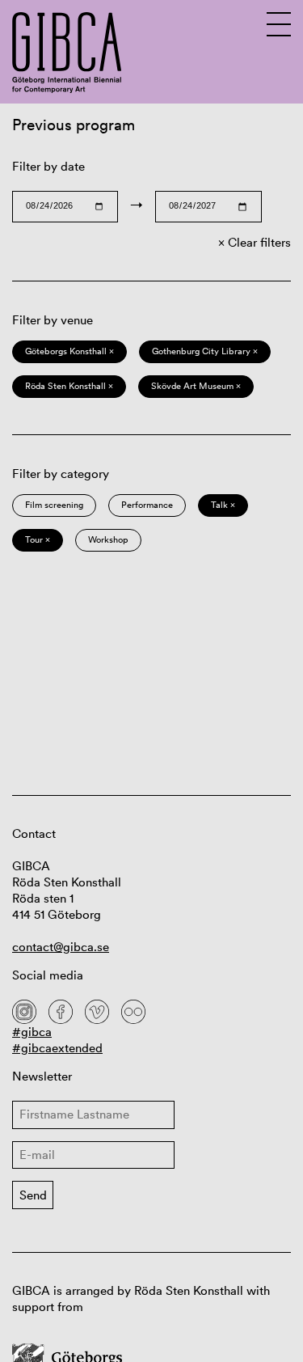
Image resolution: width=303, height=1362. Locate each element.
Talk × (223, 504)
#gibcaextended (57, 1047)
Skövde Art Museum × (196, 385)
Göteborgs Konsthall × (69, 351)
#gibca (32, 1031)
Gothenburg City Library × (205, 351)
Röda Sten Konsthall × (69, 385)
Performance (147, 504)
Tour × (37, 539)
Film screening (54, 504)
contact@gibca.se (60, 946)
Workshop (108, 539)
